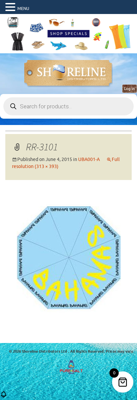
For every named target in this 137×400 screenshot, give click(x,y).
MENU (23, 8)
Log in (129, 88)
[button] (11, 7)
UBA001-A (89, 159)
